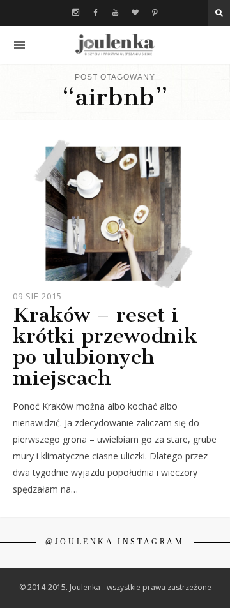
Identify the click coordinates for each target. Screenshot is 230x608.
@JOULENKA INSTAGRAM (114, 541)
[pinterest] (155, 13)
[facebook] (95, 13)
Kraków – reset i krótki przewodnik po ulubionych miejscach (105, 346)
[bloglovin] (135, 13)
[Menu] (19, 45)
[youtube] (115, 13)
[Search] (219, 13)
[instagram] (76, 13)
